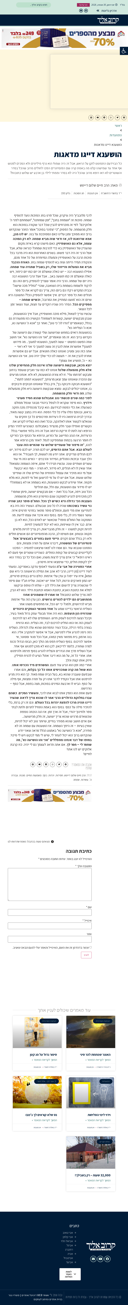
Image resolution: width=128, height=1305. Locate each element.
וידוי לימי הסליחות (99, 1115)
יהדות (51, 775)
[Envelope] (81, 10)
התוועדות (116, 135)
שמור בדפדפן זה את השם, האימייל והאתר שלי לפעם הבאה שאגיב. (50, 947)
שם (89, 907)
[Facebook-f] (86, 10)
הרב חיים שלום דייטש (75, 775)
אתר (89, 934)
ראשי (118, 125)
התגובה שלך (83, 866)
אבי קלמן (68, 1237)
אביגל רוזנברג (69, 1247)
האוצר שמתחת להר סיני (95, 1054)
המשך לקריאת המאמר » (98, 1059)
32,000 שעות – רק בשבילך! (93, 1175)
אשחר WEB (43, 1295)
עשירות (84, 779)
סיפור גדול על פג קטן (43, 1054)
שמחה (76, 779)
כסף (45, 775)
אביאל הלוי (67, 1241)
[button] (124, 51)
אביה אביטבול (68, 1256)
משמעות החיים (34, 775)
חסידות (59, 775)
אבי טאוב (68, 1233)
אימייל (87, 920)
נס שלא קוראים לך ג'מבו (41, 1115)
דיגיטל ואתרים (29, 1295)
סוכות (22, 775)
